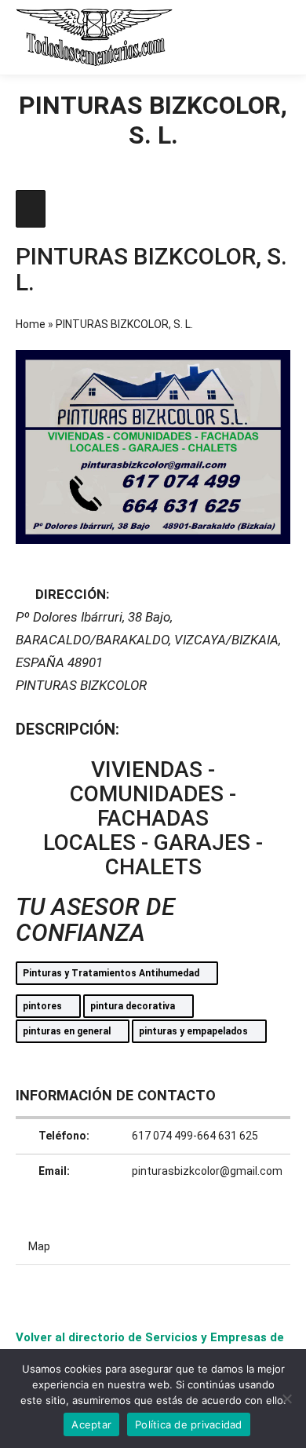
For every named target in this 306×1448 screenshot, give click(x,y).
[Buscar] (220, 37)
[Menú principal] (276, 37)
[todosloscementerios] (94, 37)
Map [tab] (39, 1246)
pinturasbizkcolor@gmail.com (207, 1171)
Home (31, 324)
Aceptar (91, 1424)
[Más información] (248, 37)
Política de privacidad (188, 1424)
